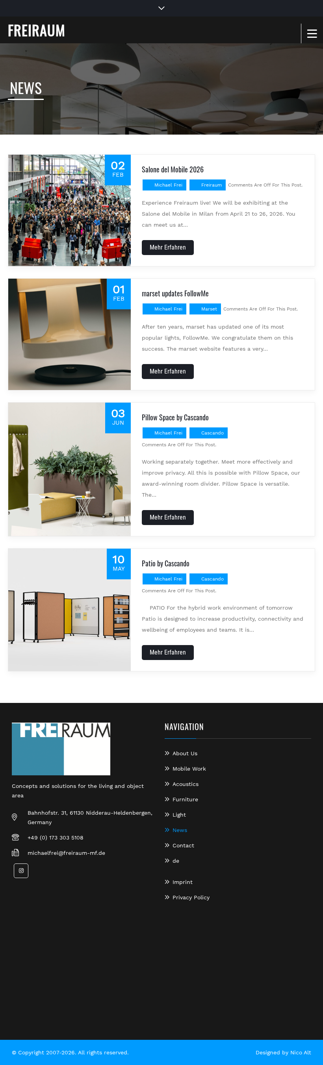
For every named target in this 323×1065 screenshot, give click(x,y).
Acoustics (186, 784)
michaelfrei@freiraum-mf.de (66, 853)
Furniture (185, 799)
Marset (209, 309)
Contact (183, 845)
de (176, 861)
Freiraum (211, 185)
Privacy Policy (191, 897)
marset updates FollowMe (175, 293)
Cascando (212, 433)
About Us (185, 753)
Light (179, 815)
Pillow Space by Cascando (175, 417)
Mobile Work (189, 768)
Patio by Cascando (165, 563)
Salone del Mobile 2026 (173, 169)
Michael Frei (168, 185)
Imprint (183, 882)
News (180, 830)
